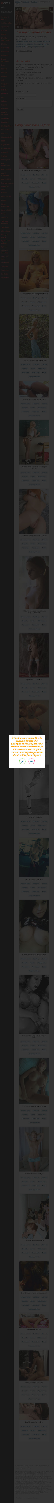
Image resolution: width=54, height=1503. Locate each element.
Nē (31, 761)
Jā (22, 761)
